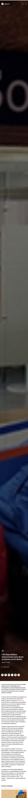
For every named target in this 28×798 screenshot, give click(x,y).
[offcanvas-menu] (26, 4)
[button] (22, 4)
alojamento (20, 700)
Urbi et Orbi (6, 667)
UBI (3, 651)
